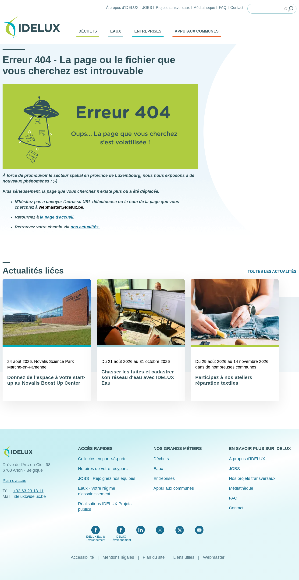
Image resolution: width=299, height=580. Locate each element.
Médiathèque (204, 7)
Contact (236, 7)
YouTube (199, 530)
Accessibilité (82, 557)
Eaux (115, 31)
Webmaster (213, 557)
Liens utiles (183, 557)
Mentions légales (118, 557)
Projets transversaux (173, 7)
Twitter (179, 530)
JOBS (147, 7)
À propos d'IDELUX (122, 7)
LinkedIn (140, 530)
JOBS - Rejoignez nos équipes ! (108, 478)
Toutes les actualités (272, 272)
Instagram (160, 530)
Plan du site (154, 557)
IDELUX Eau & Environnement (95, 538)
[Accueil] (33, 27)
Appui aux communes (197, 31)
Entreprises (147, 31)
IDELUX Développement (120, 538)
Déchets (87, 31)
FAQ (222, 7)
